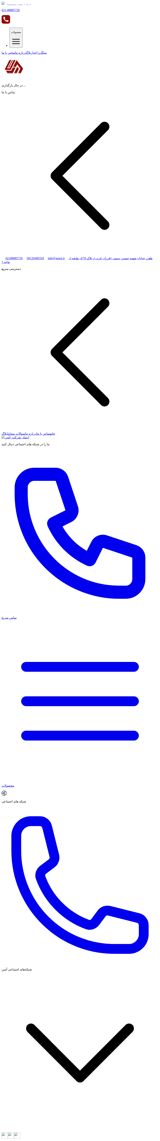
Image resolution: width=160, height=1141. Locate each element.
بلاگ (29, 52)
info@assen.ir (56, 258)
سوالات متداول (16, 433)
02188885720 (14, 258)
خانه (52, 433)
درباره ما (21, 52)
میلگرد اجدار (39, 52)
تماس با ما (8, 52)
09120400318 (35, 258)
